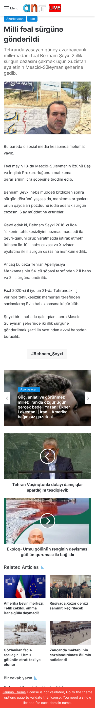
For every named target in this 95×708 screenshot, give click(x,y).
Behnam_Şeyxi (48, 353)
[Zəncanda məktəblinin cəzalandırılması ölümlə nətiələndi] (70, 633)
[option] (47, 398)
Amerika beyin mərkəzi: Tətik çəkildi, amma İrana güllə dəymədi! (24, 608)
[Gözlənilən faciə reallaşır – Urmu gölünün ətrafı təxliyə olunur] (25, 633)
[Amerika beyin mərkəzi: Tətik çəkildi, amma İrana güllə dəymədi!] (25, 586)
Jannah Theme (14, 692)
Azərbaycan (15, 19)
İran (32, 19)
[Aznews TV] (42, 8)
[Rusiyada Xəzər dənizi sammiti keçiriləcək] (70, 586)
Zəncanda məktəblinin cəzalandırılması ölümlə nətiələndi (70, 655)
